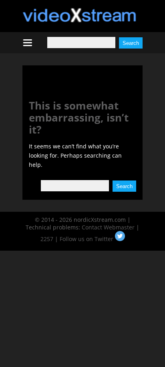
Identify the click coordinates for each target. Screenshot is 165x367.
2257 (46, 239)
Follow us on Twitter (87, 239)
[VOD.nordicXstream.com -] (79, 20)
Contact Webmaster (108, 227)
